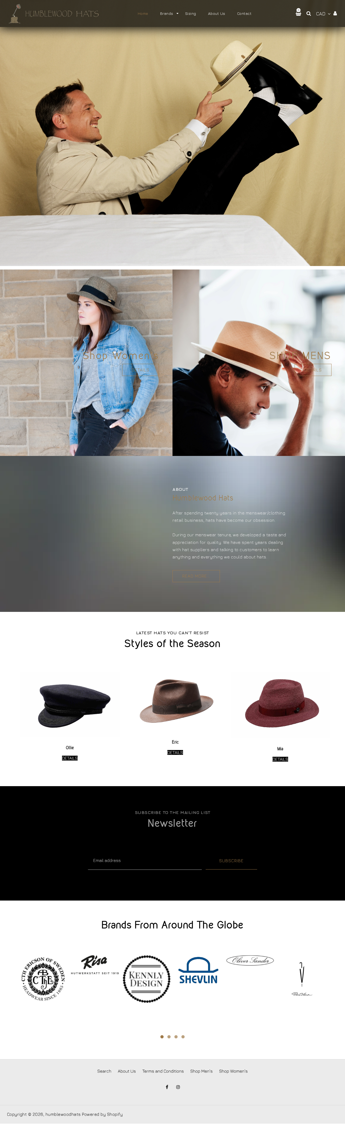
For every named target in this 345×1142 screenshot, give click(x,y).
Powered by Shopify (102, 1114)
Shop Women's (233, 1071)
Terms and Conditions (163, 1071)
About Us (127, 1071)
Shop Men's (201, 1071)
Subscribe (231, 860)
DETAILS (140, 369)
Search (104, 1071)
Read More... (196, 576)
